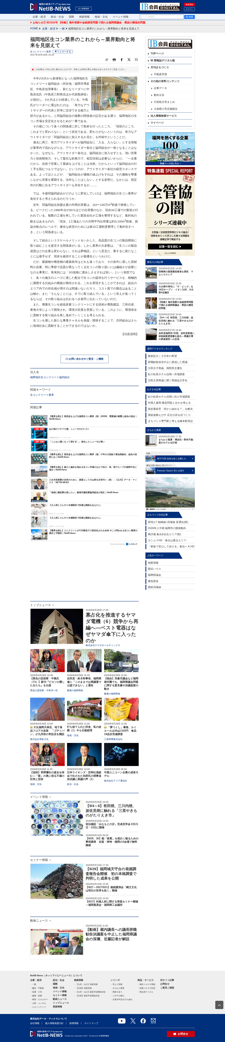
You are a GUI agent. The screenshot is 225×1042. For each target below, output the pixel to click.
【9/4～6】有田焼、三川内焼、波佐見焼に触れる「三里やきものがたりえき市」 (111, 810)
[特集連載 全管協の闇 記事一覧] (170, 211)
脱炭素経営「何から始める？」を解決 (170, 408)
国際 (71, 16)
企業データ (160, 88)
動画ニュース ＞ (41, 920)
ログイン (189, 9)
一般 (62, 28)
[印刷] (114, 59)
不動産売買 (160, 74)
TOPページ (157, 53)
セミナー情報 (60, 995)
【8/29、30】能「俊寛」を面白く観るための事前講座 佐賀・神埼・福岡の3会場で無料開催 (112, 842)
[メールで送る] (136, 59)
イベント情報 (120, 16)
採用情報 (74, 1023)
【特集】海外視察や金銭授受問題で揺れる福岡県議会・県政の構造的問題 (176, 305)
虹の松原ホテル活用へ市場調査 (166, 374)
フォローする (64, 51)
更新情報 (57, 1006)
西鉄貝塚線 (154, 587)
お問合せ (164, 984)
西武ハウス (154, 568)
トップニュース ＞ (42, 605)
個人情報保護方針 (54, 1023)
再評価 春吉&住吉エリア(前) (164, 534)
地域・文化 (101, 16)
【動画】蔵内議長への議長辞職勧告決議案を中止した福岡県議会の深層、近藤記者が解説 (111, 934)
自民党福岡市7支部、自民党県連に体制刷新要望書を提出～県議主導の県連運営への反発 (177, 336)
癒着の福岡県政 (75, 690)
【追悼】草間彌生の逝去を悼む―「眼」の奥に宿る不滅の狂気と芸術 (47, 776)
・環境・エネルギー (39, 999)
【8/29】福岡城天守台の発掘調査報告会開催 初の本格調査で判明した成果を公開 (111, 873)
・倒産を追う (116, 992)
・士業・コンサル (38, 1003)
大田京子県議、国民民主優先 (165, 368)
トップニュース (61, 1002)
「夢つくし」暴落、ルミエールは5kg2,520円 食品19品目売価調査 (120, 731)
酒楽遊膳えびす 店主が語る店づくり (169, 415)
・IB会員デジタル (145, 992)
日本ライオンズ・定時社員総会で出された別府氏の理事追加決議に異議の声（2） (84, 776)
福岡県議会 (154, 575)
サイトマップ (91, 1023)
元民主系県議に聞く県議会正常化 (167, 380)
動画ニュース (60, 999)
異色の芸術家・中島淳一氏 (44, 690)
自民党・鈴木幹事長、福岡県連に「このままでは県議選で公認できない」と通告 (84, 682)
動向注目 (159, 95)
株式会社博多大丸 (39, 739)
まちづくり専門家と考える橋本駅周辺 (170, 421)
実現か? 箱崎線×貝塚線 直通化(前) (168, 522)
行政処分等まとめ (164, 102)
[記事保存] (106, 59)
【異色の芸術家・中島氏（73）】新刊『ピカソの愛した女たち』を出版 (47, 682)
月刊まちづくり (160, 67)
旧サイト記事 (167, 980)
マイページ (157, 122)
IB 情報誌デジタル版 (163, 60)
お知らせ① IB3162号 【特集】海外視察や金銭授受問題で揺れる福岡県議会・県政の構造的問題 (89, 22)
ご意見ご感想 (167, 987)
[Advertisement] (84, 575)
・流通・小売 (36, 992)
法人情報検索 (83, 9)
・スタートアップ (38, 1007)
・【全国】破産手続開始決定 (87, 996)
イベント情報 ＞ (41, 796)
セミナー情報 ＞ (41, 860)
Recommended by (118, 544)
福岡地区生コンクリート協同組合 (50, 377)
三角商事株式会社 (113, 739)
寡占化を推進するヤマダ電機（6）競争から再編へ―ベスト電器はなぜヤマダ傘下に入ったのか (112, 627)
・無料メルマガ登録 (146, 984)
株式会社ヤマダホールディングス (103, 645)
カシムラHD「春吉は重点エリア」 (168, 540)
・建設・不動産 (37, 988)
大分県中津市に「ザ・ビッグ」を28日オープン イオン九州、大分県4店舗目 (176, 289)
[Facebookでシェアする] (121, 59)
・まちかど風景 (117, 988)
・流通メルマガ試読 (146, 988)
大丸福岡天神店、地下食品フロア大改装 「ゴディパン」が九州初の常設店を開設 (47, 731)
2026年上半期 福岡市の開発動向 (167, 528)
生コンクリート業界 (40, 51)
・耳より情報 (116, 984)
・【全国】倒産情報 (83, 988)
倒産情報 (84, 16)
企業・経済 (39, 16)
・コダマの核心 (117, 996)
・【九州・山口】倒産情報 (86, 984)
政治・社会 (57, 16)
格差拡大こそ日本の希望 (162, 356)
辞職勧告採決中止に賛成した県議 (167, 362)
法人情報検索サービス (164, 115)
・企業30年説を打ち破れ (122, 999)
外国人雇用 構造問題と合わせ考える (169, 402)
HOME (34, 28)
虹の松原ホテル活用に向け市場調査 (169, 396)
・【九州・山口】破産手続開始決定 (90, 992)
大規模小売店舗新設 (166, 108)
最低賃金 (153, 581)
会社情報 (34, 1023)
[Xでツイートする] (129, 59)
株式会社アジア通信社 (115, 780)
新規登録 (189, 4)
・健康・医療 (36, 996)
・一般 (33, 984)
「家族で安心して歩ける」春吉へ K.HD (171, 546)
